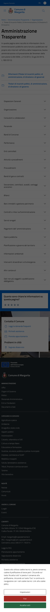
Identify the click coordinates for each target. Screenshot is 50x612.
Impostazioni (25, 592)
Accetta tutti (25, 605)
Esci (25, 598)
